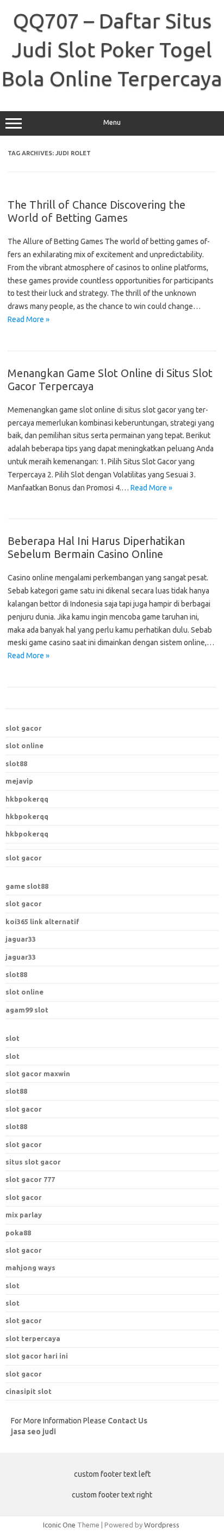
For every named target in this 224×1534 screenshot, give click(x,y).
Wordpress (161, 1525)
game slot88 (26, 886)
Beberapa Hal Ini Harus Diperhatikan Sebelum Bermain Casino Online (96, 547)
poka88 (18, 1232)
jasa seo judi (33, 1431)
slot (12, 1038)
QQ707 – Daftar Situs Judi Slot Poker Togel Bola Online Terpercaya (112, 49)
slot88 (16, 763)
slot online (24, 745)
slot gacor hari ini (36, 1356)
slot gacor (23, 728)
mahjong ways (30, 1267)
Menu (112, 122)
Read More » (28, 319)
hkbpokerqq (26, 799)
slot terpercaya (32, 1338)
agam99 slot (26, 1010)
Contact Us (127, 1420)
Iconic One (59, 1525)
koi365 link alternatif (42, 921)
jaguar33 (20, 939)
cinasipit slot (28, 1391)
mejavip (19, 781)
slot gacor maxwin (37, 1073)
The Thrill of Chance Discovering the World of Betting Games (96, 211)
